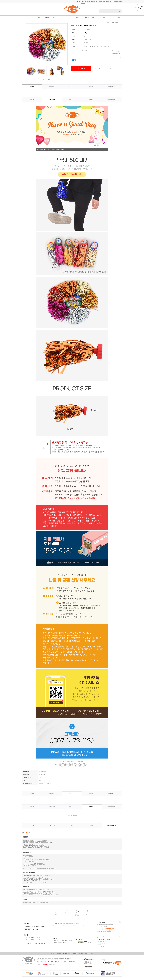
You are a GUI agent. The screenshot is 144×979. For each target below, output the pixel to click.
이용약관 (59, 953)
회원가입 (82, 1)
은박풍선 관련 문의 (100, 946)
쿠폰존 (92, 1)
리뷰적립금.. (99, 944)
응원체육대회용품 (110, 22)
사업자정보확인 (68, 958)
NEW (39, 17)
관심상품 (109, 68)
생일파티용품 (86, 17)
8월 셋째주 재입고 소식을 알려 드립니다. (105, 924)
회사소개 (53, 953)
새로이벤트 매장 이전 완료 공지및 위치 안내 (105, 930)
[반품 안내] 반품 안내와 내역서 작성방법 (105, 941)
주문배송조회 (106, 1)
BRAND (47, 17)
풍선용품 (63, 17)
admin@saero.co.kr (52, 961)
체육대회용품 (117, 22)
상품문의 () (91, 86)
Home (104, 22)
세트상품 (55, 17)
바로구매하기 (81, 68)
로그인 (78, 1)
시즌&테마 (118, 17)
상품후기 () (71, 86)
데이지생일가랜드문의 (101, 943)
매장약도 (111, 1)
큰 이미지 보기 (47, 79)
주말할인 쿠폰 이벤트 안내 (102, 926)
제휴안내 (81, 953)
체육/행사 (94, 17)
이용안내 (75, 953)
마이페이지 (87, 1)
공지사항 (104, 922)
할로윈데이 (102, 17)
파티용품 (78, 17)
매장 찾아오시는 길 (89, 953)
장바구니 (96, 1)
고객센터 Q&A (104, 937)
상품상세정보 (52, 86)
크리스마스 (110, 17)
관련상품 (32, 86)
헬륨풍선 (70, 17)
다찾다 (139, 7)
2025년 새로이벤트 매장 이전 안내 (104, 931)
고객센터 (100, 1)
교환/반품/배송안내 (111, 86)
